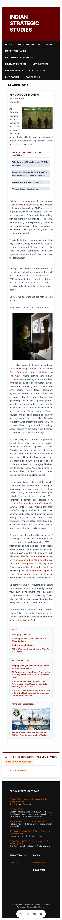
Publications (37, 70)
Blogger (41, 907)
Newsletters (41, 64)
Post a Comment (18, 770)
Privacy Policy (39, 863)
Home (8, 44)
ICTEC (49, 44)
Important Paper (15, 51)
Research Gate (14, 70)
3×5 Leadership (34, 567)
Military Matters (15, 64)
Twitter (26, 577)
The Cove (14, 375)
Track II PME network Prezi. (24, 204)
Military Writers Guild (25, 620)
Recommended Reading (19, 57)
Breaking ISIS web (18, 809)
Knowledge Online (29, 44)
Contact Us (33, 77)
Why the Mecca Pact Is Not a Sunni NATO (28, 821)
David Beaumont (18, 372)
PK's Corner (12, 77)
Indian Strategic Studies (24, 23)
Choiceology (15, 475)
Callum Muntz (42, 368)
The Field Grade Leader (33, 556)
